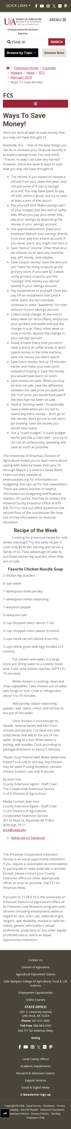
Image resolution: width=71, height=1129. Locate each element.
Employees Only (36, 1117)
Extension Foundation (52, 1109)
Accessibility (12, 1109)
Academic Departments (36, 1066)
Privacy (61, 1105)
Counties (49, 68)
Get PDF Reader (29, 1109)
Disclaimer (49, 1105)
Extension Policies (19, 1113)
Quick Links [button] (16, 5)
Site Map (56, 1113)
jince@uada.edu (14, 830)
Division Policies (40, 1113)
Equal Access (33, 1105)
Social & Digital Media (35, 1087)
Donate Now (54, 53)
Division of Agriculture (35, 967)
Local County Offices (35, 1059)
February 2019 (21, 77)
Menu (56, 19)
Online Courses (35, 1000)
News (30, 73)
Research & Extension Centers (35, 1073)
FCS (41, 73)
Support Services (35, 1080)
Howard (16, 73)
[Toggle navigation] (35, 104)
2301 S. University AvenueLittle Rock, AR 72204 (35, 1014)
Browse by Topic (20, 53)
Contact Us (35, 960)
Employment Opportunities (35, 992)
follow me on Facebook (28, 838)
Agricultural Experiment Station (35, 974)
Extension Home (26, 68)
